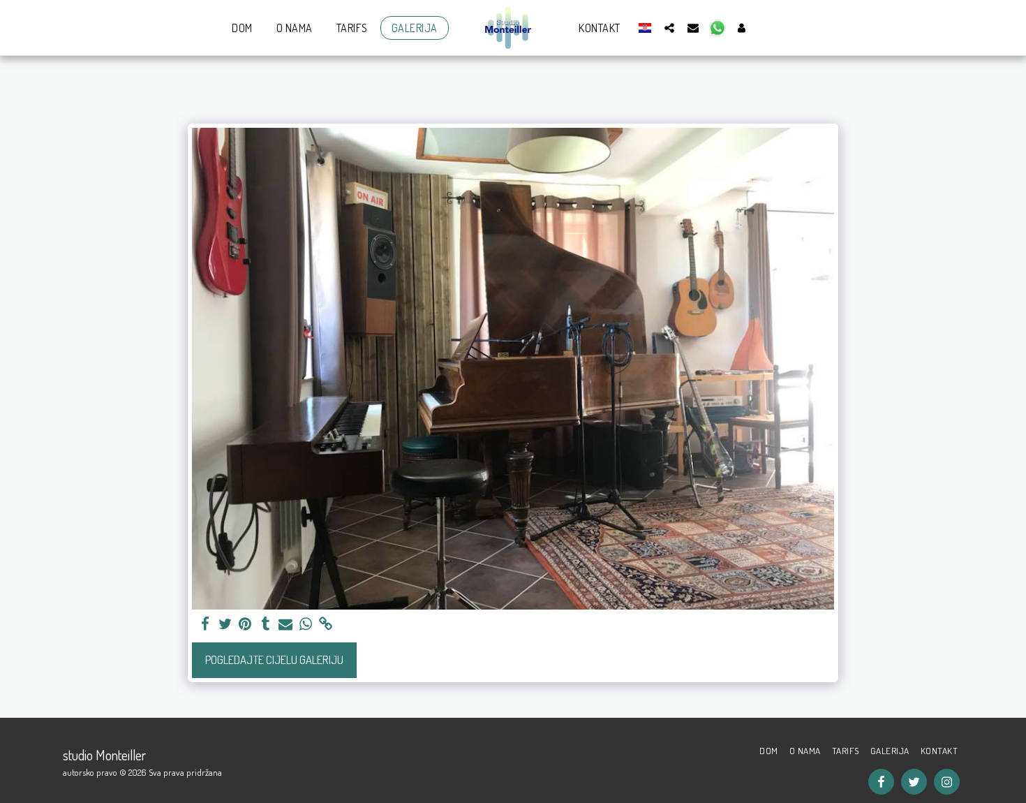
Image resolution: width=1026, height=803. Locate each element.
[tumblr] (265, 624)
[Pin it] (245, 624)
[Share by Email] (285, 624)
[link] (326, 624)
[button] (669, 28)
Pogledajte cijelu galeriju (274, 659)
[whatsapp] (306, 624)
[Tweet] (225, 624)
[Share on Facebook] (205, 624)
